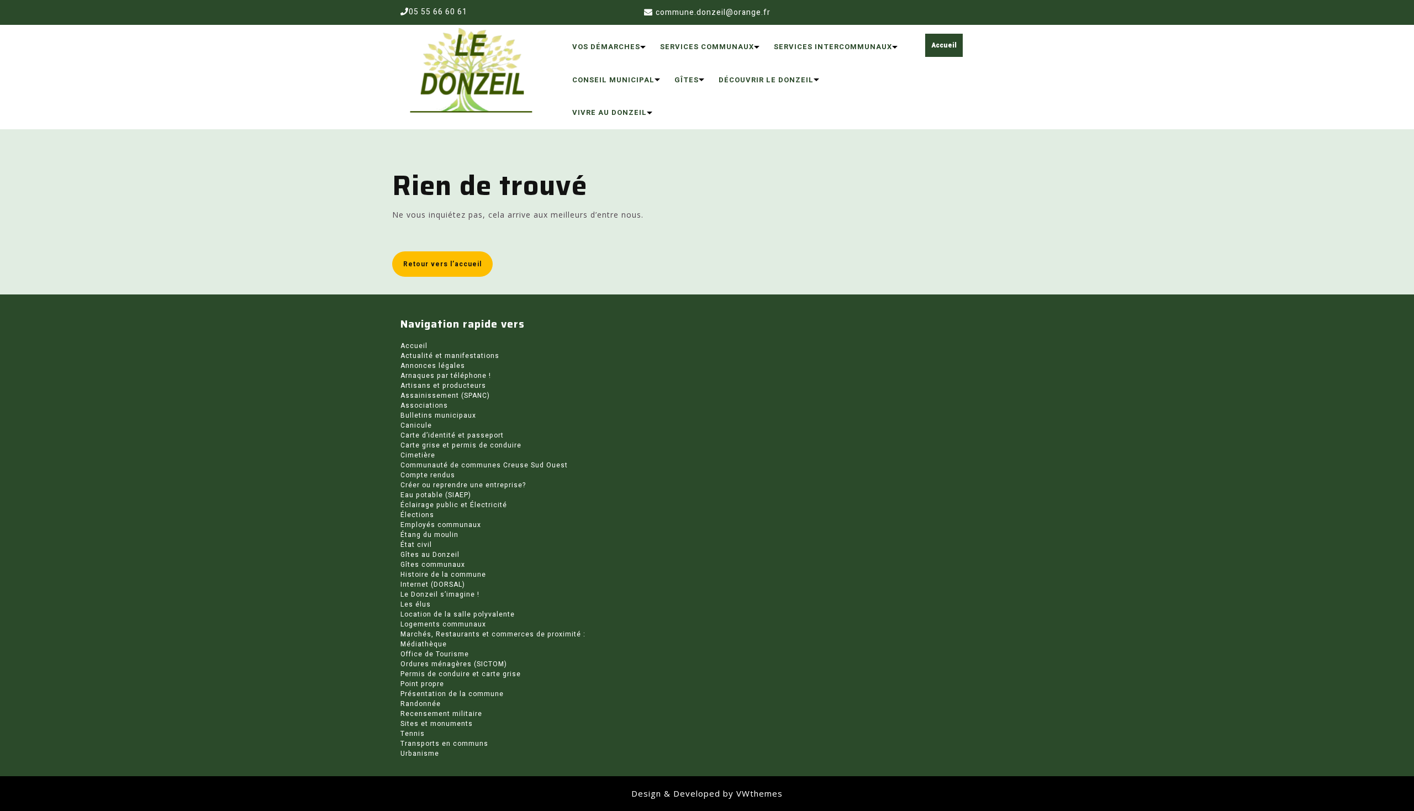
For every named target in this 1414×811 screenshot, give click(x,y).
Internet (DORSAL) (432, 584)
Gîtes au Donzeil (430, 555)
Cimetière (417, 455)
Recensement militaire (441, 714)
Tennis (412, 734)
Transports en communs (444, 744)
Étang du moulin (429, 535)
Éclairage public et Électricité (453, 505)
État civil (416, 545)
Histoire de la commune (443, 575)
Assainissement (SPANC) (445, 396)
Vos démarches (606, 46)
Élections (417, 515)
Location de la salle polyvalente (457, 614)
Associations (424, 405)
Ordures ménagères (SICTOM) (453, 664)
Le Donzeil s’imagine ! (439, 594)
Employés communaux (440, 525)
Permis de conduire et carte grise (460, 674)
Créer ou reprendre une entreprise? (463, 485)
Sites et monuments (436, 724)
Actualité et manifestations (449, 356)
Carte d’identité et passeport (452, 435)
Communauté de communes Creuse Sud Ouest (484, 465)
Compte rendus (427, 475)
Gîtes (686, 80)
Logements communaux (443, 624)
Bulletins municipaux (438, 415)
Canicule (416, 425)
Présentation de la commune (452, 694)
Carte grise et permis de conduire (460, 445)
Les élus (415, 604)
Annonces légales (432, 366)
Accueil (944, 45)
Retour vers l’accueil (442, 264)
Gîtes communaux (432, 565)
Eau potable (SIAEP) (435, 495)
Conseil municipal (613, 80)
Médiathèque (423, 644)
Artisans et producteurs (443, 386)
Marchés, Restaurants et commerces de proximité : (492, 634)
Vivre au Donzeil (609, 112)
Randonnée (420, 704)
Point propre (422, 684)
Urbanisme (419, 754)
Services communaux (707, 46)
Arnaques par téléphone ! (445, 376)
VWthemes (759, 793)
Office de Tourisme (434, 654)
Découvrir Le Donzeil (766, 80)
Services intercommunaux (833, 46)
